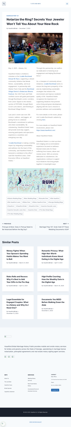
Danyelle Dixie (43, 198)
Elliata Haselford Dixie (39, 202)
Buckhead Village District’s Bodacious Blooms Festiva (21, 91)
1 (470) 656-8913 (35, 3)
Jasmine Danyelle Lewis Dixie (16, 210)
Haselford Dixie (34, 206)
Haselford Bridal (21, 206)
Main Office (54, 376)
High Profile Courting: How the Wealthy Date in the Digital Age (53, 279)
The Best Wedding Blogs (15, 214)
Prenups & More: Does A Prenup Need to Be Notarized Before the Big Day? (17, 226)
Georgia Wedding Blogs (55, 202)
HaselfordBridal (12, 28)
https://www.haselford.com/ (45, 130)
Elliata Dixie (26, 202)
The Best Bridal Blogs (46, 210)
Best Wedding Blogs (30, 198)
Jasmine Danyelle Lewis (48, 206)
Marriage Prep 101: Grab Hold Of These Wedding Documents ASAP (54, 226)
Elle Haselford (54, 198)
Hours (52, 382)
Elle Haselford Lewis (13, 202)
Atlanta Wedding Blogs (14, 198)
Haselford (10, 206)
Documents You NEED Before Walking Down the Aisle (53, 302)
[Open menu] (67, 3)
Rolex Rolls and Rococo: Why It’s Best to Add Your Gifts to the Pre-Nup (18, 279)
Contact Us (55, 390)
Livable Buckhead (15, 143)
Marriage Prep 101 (13, 15)
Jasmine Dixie (32, 210)
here (43, 120)
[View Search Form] (4, 3)
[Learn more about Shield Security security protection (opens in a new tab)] (3, 424)
